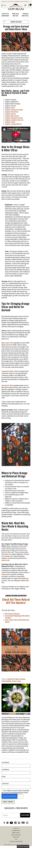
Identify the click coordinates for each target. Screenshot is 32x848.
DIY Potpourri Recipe (12, 614)
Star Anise (5, 385)
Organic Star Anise (11, 112)
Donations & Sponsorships (16, 841)
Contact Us (16, 828)
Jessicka (12, 714)
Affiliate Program (16, 832)
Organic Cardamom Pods (14, 118)
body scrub (5, 560)
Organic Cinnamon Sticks (14, 110)
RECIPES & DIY (5, 13)
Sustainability (6, 681)
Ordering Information (16, 834)
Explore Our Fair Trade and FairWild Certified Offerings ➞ (16, 1)
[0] (29, 6)
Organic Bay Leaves (12, 116)
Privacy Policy (16, 837)
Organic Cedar (10, 122)
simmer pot (6, 574)
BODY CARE (15, 16)
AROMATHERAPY (5, 16)
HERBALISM (25, 13)
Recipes (22, 679)
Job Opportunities (16, 830)
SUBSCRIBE (25, 815)
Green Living (16, 681)
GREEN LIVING (15, 13)
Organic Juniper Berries (13, 124)
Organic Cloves (10, 114)
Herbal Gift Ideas (13, 679)
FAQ (16, 839)
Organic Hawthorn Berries (14, 120)
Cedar (4, 402)
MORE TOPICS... (25, 16)
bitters (6, 554)
